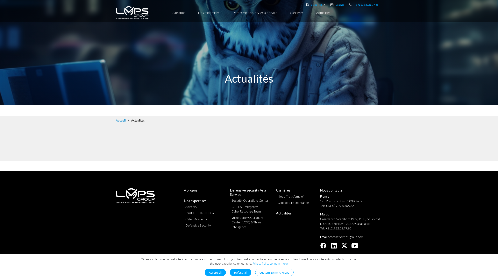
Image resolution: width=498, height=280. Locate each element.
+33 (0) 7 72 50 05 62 (340, 205)
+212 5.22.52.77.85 (338, 228)
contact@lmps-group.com (346, 237)
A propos (179, 12)
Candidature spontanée (293, 202)
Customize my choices (274, 272)
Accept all (215, 272)
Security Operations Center (249, 200)
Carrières (297, 12)
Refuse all (240, 272)
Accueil (121, 120)
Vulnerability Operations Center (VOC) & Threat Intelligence (247, 222)
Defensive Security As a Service (255, 12)
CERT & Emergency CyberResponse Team (246, 209)
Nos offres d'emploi (290, 196)
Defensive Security (198, 225)
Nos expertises (209, 12)
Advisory (191, 206)
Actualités (323, 12)
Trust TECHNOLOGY (199, 213)
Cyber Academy (196, 219)
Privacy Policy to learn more (270, 263)
